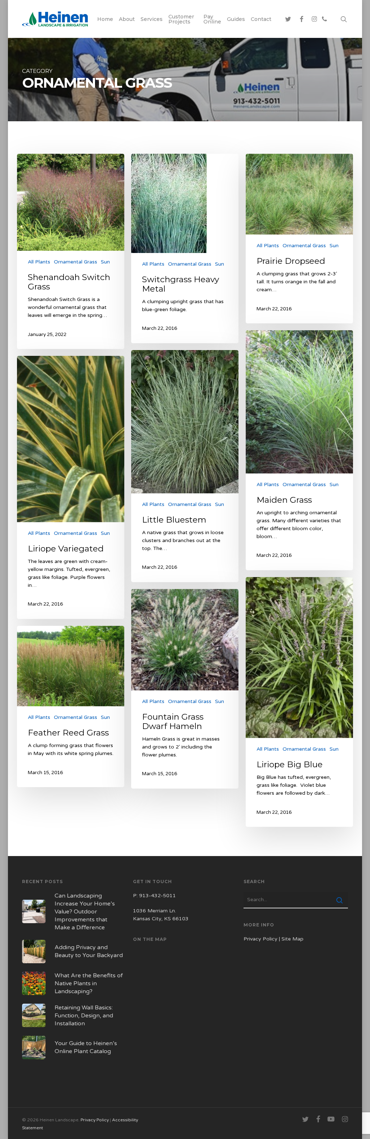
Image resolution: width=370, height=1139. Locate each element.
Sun (105, 262)
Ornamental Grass (75, 262)
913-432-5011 (157, 896)
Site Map (292, 939)
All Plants (39, 262)
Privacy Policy (261, 939)
